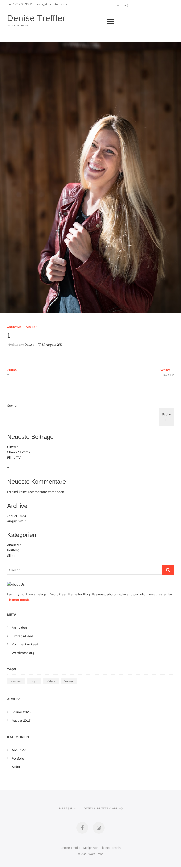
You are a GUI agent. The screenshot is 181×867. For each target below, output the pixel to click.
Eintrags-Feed (22, 636)
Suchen (12, 405)
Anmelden (19, 627)
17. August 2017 (51, 345)
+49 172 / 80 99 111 (20, 4)
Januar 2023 (16, 516)
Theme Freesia (110, 848)
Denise (29, 345)
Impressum (67, 808)
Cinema (13, 447)
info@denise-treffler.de (52, 4)
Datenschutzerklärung (103, 808)
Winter (68, 681)
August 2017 (16, 521)
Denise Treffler (36, 18)
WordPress (95, 854)
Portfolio (13, 550)
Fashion (31, 327)
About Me (14, 327)
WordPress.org (23, 653)
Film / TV (14, 457)
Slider (11, 555)
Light (34, 681)
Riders (50, 681)
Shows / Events (18, 452)
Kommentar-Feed (25, 644)
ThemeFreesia (18, 600)
